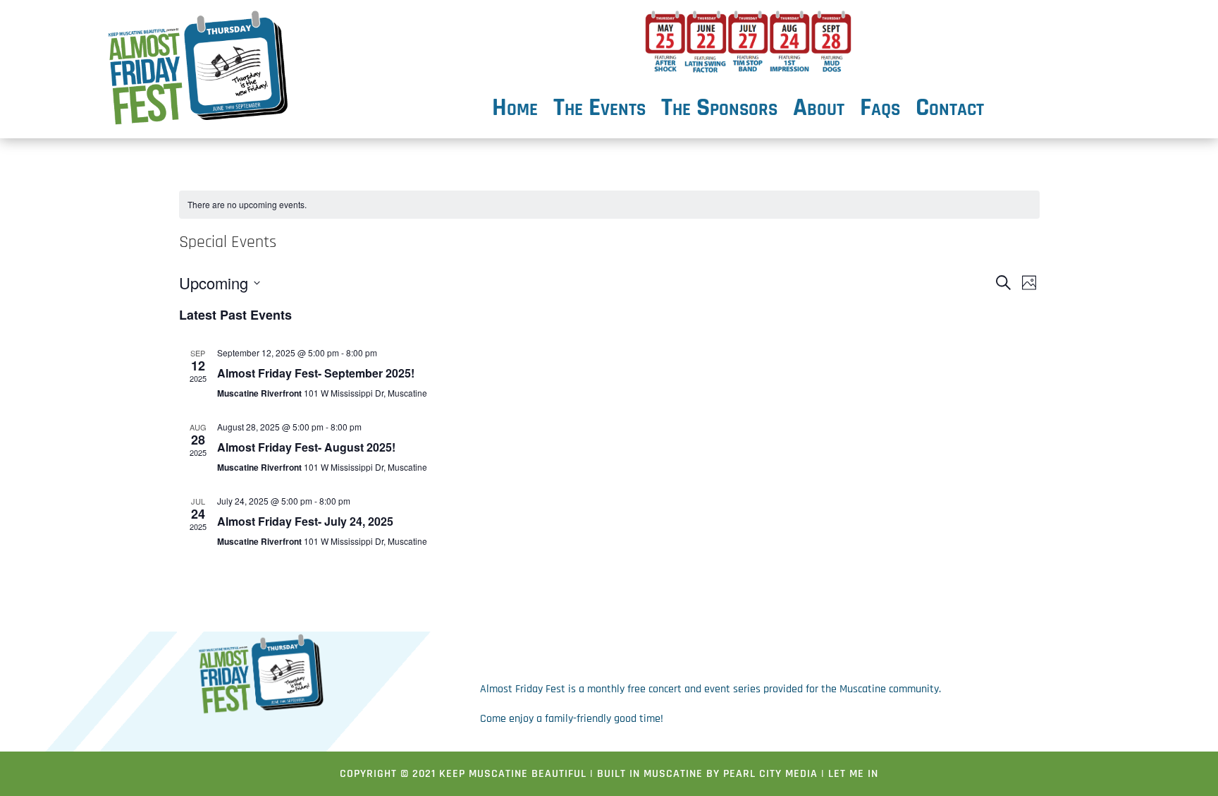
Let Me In (853, 773)
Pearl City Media (770, 773)
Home (515, 111)
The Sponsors (719, 111)
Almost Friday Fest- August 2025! (306, 447)
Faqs (880, 111)
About (818, 111)
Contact (950, 111)
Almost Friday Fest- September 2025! (315, 373)
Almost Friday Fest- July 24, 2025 (305, 521)
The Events (599, 111)
